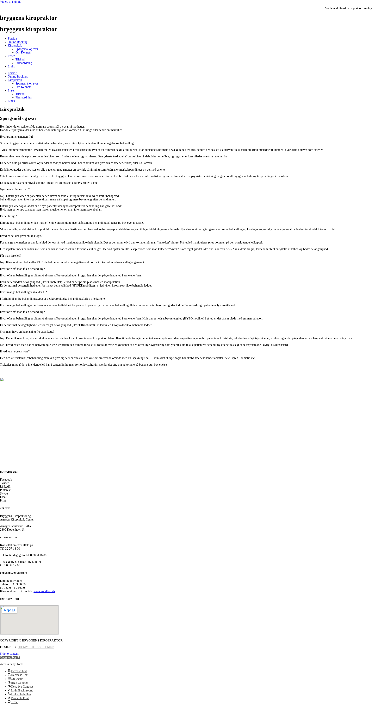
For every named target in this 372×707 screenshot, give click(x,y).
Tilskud (20, 59)
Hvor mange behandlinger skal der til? (23, 292)
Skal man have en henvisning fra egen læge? (27, 331)
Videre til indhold (10, 1)
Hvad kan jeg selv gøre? (15, 351)
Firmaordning (24, 63)
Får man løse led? (11, 255)
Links (11, 66)
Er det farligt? (8, 216)
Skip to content (9, 653)
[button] (186, 136)
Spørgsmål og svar (27, 49)
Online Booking (18, 42)
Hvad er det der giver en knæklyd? (21, 235)
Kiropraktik (15, 45)
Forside (12, 38)
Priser (11, 56)
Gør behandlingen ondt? (15, 189)
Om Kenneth (23, 52)
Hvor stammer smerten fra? (16, 136)
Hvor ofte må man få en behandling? (22, 268)
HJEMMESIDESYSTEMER (36, 647)
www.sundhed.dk (44, 591)
